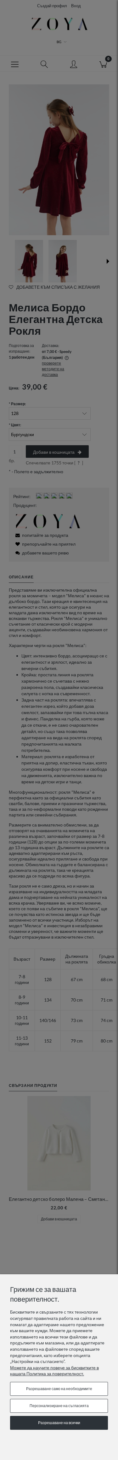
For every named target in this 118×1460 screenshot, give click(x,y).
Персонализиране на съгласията (59, 1405)
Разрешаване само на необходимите (59, 1388)
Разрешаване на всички (59, 1422)
